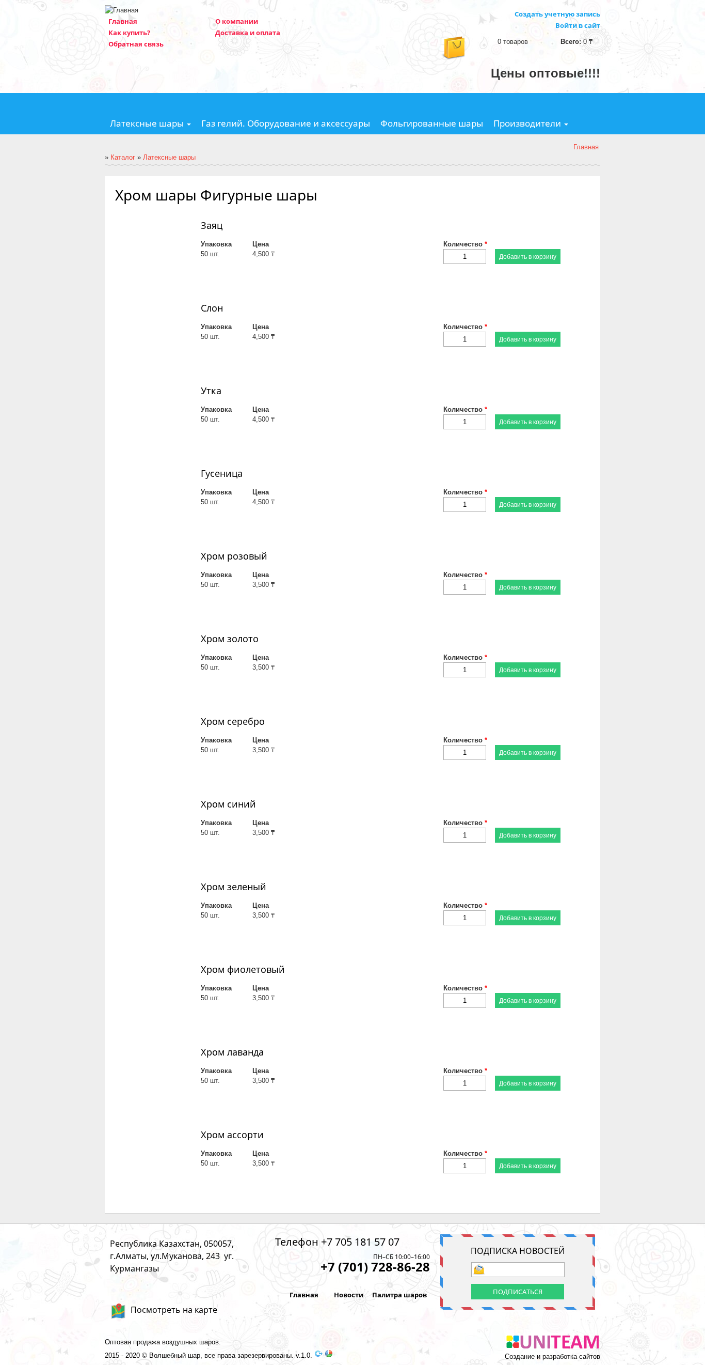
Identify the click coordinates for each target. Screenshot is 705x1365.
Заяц (211, 225)
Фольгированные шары (431, 123)
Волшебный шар (174, 1355)
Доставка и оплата (247, 32)
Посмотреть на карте (174, 1309)
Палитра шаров (399, 1294)
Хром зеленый (233, 886)
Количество (465, 244)
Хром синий (228, 804)
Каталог (122, 157)
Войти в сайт (577, 25)
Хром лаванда (232, 1052)
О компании (236, 21)
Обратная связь (136, 44)
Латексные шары (148, 123)
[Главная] (121, 10)
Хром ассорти (232, 1134)
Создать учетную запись (557, 14)
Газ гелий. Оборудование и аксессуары (285, 123)
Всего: (570, 41)
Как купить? (129, 32)
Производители (528, 123)
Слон (212, 308)
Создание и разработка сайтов (552, 1356)
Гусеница (222, 473)
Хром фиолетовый (243, 969)
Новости (348, 1294)
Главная (122, 21)
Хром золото (230, 638)
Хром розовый (234, 556)
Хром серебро (233, 721)
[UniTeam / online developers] (552, 1343)
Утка (211, 390)
